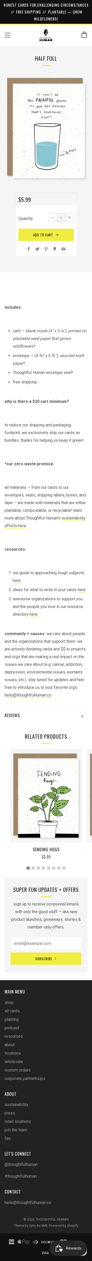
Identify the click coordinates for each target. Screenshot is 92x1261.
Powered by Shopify (63, 1225)
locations (13, 1053)
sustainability (16, 1104)
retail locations (18, 1121)
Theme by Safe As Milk (30, 1225)
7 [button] (58, 868)
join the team (16, 1129)
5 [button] (48, 868)
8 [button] (63, 868)
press (10, 1113)
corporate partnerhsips (25, 1078)
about (10, 1044)
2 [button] (33, 868)
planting (12, 1019)
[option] (46, 128)
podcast (12, 1027)
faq (7, 1138)
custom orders (18, 1070)
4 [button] (43, 868)
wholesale (14, 1061)
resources (14, 1036)
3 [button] (38, 868)
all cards (12, 1011)
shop (9, 1002)
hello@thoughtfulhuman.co (28, 695)
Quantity (25, 218)
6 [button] (53, 868)
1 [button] (28, 868)
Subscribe (43, 958)
